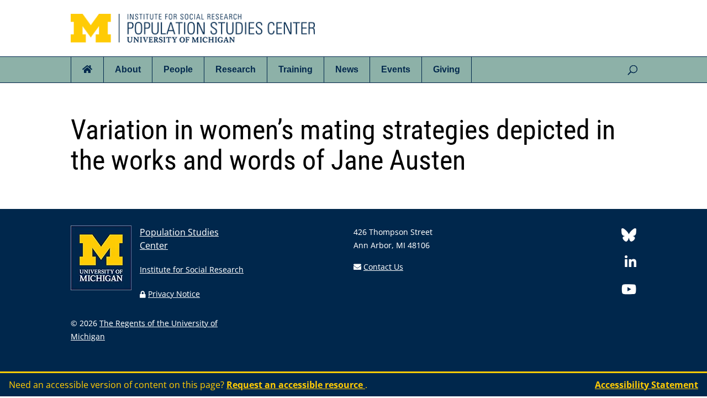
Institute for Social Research (192, 269)
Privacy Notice (174, 294)
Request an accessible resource (295, 385)
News (346, 69)
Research (235, 69)
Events (395, 69)
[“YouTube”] (628, 291)
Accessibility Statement (646, 385)
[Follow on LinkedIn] (630, 264)
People (178, 69)
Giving (446, 69)
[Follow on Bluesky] (628, 237)
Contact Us (383, 266)
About (128, 69)
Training (295, 69)
